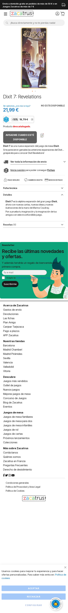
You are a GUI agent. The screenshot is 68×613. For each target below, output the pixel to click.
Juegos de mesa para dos (17, 421)
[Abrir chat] (56, 604)
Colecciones (10, 442)
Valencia (8, 362)
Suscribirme (10, 284)
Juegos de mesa (13, 412)
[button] (32, 91)
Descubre (9, 376)
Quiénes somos (12, 456)
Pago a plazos (11, 331)
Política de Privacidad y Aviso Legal (23, 486)
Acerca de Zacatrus (15, 305)
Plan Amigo (9, 322)
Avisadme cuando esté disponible (20, 137)
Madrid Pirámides (12, 353)
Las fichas (9, 318)
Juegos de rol (10, 429)
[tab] (34, 194)
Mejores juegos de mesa (17, 393)
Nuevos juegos (11, 389)
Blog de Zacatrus (12, 402)
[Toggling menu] (5, 14)
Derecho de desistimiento (17, 469)
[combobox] (34, 23)
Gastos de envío (12, 309)
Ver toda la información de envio (28, 161)
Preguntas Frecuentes (15, 465)
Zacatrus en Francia (14, 461)
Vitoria (6, 371)
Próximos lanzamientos (16, 438)
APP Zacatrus (11, 335)
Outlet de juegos (12, 385)
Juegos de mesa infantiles (17, 425)
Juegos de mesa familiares (18, 416)
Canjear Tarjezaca (13, 326)
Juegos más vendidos (15, 381)
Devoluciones (11, 314)
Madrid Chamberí (12, 349)
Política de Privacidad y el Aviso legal (33, 277)
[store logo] (22, 14)
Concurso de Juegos (15, 398)
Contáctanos (10, 452)
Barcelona (9, 345)
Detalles (7, 194)
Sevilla (6, 358)
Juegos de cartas (13, 433)
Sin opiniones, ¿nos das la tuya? (16, 106)
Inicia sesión (17, 170)
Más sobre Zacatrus (15, 448)
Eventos (7, 406)
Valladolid (8, 366)
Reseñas (9, 224)
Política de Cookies (15, 490)
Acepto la (28, 277)
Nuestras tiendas (14, 341)
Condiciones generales (17, 482)
